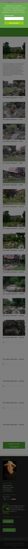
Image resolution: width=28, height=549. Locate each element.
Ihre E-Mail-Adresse (9, 15)
